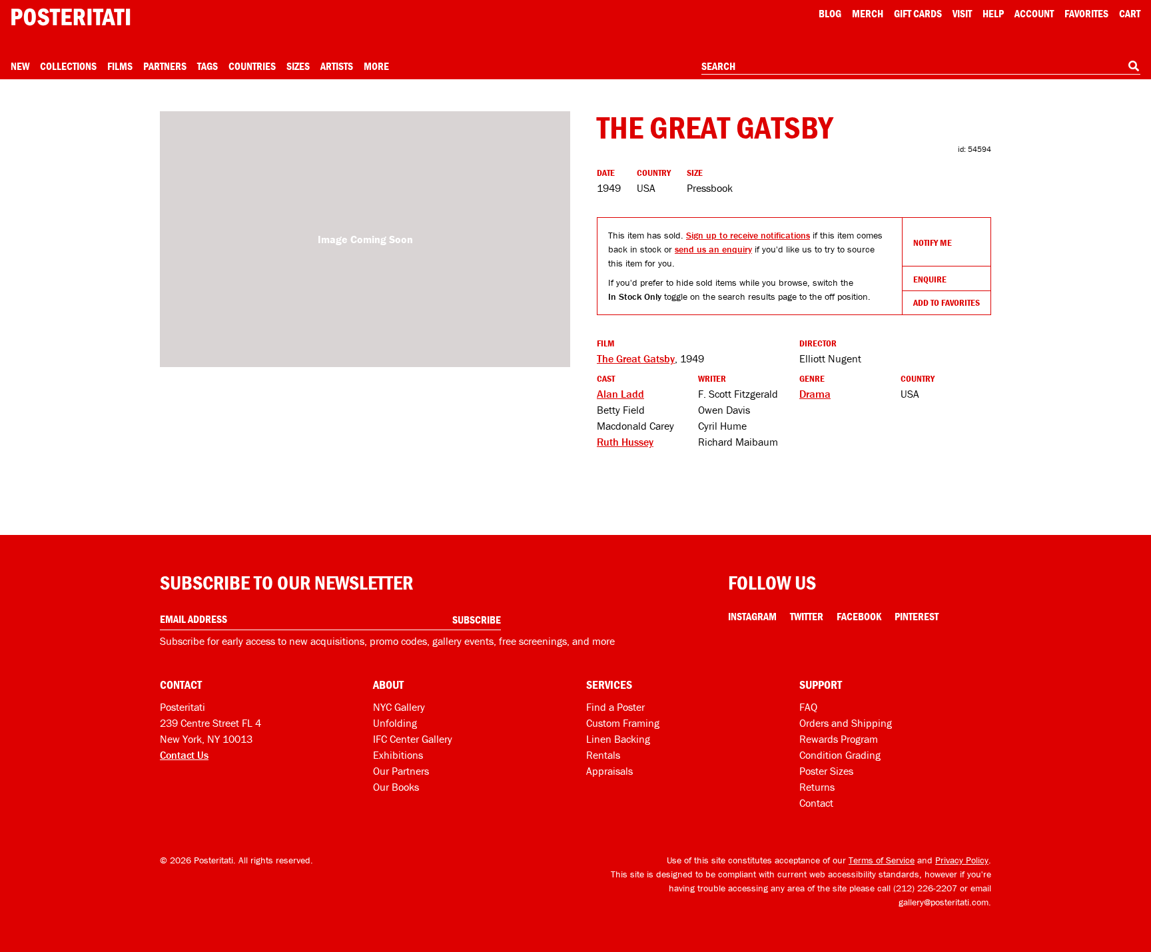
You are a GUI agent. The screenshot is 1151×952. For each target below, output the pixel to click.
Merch (867, 13)
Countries (252, 66)
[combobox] (920, 67)
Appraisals (609, 770)
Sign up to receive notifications (748, 235)
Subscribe (476, 619)
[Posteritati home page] (71, 17)
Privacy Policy (961, 860)
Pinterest (917, 616)
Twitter (806, 616)
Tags (207, 66)
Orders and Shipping (845, 722)
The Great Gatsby (636, 358)
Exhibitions (398, 754)
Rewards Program (838, 738)
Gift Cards (918, 13)
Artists (336, 66)
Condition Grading (840, 754)
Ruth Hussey (625, 441)
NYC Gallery (399, 707)
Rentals (603, 754)
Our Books (396, 786)
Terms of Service (882, 860)
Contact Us (184, 754)
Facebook (859, 616)
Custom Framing (622, 722)
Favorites (1086, 13)
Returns (817, 786)
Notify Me (932, 242)
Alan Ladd (620, 393)
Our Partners (401, 770)
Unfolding (395, 722)
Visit (962, 13)
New (20, 66)
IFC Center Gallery (412, 738)
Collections (68, 66)
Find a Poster (615, 707)
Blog (830, 13)
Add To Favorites (946, 302)
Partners (165, 66)
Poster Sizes (826, 770)
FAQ (808, 707)
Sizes (298, 66)
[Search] (1133, 66)
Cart (1129, 13)
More (376, 66)
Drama (815, 393)
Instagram (752, 616)
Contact (816, 802)
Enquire (930, 279)
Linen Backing (618, 738)
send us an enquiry (713, 249)
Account (1034, 13)
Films (120, 66)
